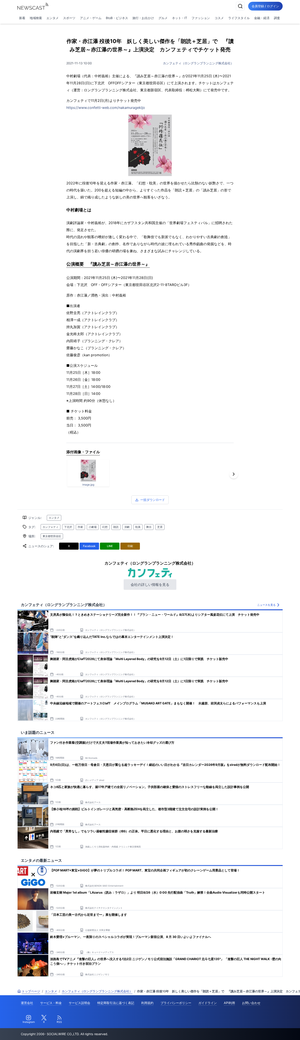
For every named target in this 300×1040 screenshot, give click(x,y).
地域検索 (36, 18)
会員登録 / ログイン (265, 6)
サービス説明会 (79, 1003)
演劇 (127, 527)
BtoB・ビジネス (117, 18)
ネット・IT (179, 18)
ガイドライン (207, 1003)
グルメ (163, 18)
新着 (22, 18)
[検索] (240, 6)
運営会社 (27, 1003)
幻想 (105, 527)
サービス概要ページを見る (267, 1030)
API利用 (229, 1003)
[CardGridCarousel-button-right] (233, 474)
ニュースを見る (266, 604)
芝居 (160, 527)
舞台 (149, 527)
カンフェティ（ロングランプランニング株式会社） (198, 63)
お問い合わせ (251, 1003)
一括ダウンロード (152, 500)
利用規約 (147, 1003)
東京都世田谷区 (52, 536)
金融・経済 (261, 18)
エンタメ (52, 18)
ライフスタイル (239, 18)
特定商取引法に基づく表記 (115, 1003)
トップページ (31, 991)
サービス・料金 (51, 1003)
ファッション (201, 18)
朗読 (116, 527)
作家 (80, 527)
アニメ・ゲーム (90, 18)
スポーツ (69, 18)
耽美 (138, 527)
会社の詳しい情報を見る (150, 584)
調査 (277, 18)
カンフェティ (50, 527)
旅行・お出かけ (143, 18)
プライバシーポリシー (176, 1003)
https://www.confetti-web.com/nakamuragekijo (105, 107)
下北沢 (68, 527)
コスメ (219, 18)
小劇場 (93, 527)
